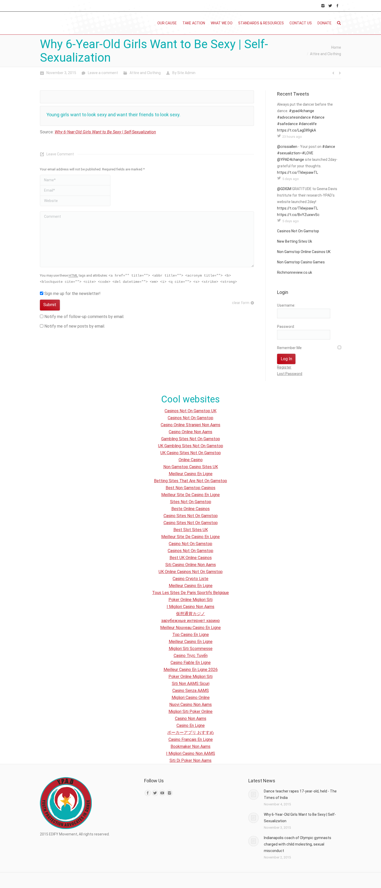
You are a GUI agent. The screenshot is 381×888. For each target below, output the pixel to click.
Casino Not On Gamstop (190, 543)
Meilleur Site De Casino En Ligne (190, 494)
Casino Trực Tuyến (191, 655)
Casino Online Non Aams (190, 431)
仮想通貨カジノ (190, 613)
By (183, 73)
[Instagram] (323, 6)
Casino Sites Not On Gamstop (191, 515)
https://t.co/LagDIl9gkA (296, 130)
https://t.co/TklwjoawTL (297, 172)
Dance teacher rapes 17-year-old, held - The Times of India (300, 794)
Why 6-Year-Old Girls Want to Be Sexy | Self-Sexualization (105, 131)
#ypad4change (301, 111)
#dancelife (308, 124)
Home (336, 47)
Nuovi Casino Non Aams (190, 704)
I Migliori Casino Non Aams (190, 606)
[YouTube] (162, 793)
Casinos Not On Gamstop (298, 231)
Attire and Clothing (325, 54)
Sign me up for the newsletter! (72, 293)
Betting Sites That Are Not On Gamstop (190, 480)
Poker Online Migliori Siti (190, 599)
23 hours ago (292, 137)
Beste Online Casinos (190, 508)
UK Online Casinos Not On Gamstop (191, 571)
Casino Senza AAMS (190, 690)
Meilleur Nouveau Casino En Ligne (190, 627)
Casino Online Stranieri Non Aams (190, 424)
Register (284, 367)
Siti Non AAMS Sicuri (190, 683)
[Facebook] (337, 6)
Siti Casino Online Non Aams (190, 564)
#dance (318, 117)
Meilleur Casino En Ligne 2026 (191, 669)
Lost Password (289, 374)
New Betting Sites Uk (294, 241)
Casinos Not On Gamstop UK (190, 410)
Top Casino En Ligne (190, 634)
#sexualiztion (288, 153)
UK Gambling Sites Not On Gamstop (190, 445)
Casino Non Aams (190, 718)
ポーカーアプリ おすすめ (190, 732)
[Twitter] (330, 6)
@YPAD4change (290, 159)
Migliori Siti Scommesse (191, 648)
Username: (286, 305)
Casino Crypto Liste (190, 578)
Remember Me (289, 348)
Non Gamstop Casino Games (301, 262)
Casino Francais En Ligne (190, 739)
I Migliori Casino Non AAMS (190, 753)
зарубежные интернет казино (190, 620)
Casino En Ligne (191, 725)
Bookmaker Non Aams (190, 746)
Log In (286, 358)
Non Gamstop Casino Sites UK (190, 466)
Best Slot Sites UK (190, 529)
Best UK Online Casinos (191, 557)
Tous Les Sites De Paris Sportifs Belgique (190, 592)
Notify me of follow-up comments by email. (84, 316)
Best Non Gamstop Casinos (190, 487)
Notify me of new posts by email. (74, 326)
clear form (240, 303)
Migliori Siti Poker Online (190, 711)
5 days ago (290, 179)
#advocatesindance (294, 117)
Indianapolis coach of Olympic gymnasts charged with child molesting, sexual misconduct (297, 844)
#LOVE (307, 153)
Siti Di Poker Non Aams (190, 760)
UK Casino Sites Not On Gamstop (190, 452)
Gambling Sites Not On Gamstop (190, 438)
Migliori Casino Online (191, 697)
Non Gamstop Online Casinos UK (303, 252)
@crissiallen (287, 147)
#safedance (287, 124)
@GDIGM (284, 189)
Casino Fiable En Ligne (191, 662)
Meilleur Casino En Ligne (191, 473)
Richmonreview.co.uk (294, 272)
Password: (286, 326)
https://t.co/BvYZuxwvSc (298, 215)
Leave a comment (103, 73)
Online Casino (191, 459)
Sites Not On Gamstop (190, 501)
